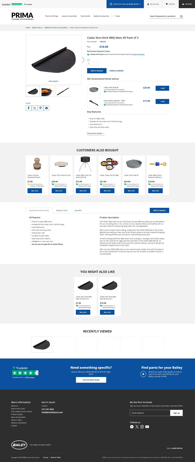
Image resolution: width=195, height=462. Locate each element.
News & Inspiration (18, 417)
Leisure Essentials (69, 16)
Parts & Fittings (51, 16)
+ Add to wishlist (116, 70)
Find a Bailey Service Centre (21, 411)
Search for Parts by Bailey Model (124, 4)
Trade (117, 16)
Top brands (85, 16)
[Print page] (46, 108)
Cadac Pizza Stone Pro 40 (61, 175)
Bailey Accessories (101, 16)
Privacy (45, 457)
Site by (175, 448)
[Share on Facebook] (28, 108)
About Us (14, 406)
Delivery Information (19, 423)
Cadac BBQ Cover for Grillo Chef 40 (84, 176)
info (62, 210)
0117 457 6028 (48, 409)
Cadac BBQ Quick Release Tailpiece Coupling (154, 176)
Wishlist (172, 4)
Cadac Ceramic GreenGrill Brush (34, 176)
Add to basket (97, 70)
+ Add (164, 88)
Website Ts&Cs (56, 457)
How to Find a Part (18, 409)
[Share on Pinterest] (40, 108)
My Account (154, 4)
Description (39, 210)
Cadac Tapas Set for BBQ (109, 175)
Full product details (94, 133)
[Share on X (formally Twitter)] (34, 108)
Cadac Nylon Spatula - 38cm (114, 101)
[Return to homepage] (22, 16)
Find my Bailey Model (91, 380)
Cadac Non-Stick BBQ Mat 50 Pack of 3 (108, 298)
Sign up (176, 413)
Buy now (34, 191)
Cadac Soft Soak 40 (111, 87)
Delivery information (138, 54)
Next (83, 60)
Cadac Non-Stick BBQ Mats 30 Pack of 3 (84, 298)
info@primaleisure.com (52, 412)
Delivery (78, 210)
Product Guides (17, 414)
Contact (14, 426)
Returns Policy (16, 420)
